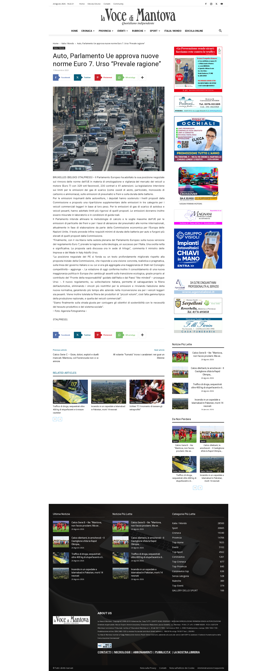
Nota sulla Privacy (148, 668)
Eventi (121, 31)
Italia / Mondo (172, 31)
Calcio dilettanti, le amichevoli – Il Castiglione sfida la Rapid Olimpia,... (207, 371)
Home (82, 4)
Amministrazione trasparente (210, 668)
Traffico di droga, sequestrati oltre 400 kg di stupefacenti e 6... (184, 478)
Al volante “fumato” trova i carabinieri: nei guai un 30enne (138, 356)
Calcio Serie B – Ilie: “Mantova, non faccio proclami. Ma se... (184, 448)
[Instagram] (211, 4)
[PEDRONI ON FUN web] (198, 111)
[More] (142, 77)
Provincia (105, 31)
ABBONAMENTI (142, 652)
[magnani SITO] (198, 223)
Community (118, 4)
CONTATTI (104, 652)
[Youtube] (221, 4)
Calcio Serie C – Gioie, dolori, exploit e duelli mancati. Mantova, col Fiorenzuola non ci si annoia (76, 358)
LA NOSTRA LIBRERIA (187, 652)
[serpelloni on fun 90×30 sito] (198, 313)
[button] (220, 31)
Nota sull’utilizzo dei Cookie (181, 668)
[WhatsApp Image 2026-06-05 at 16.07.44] (198, 204)
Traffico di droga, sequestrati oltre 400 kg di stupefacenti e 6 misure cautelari (68, 409)
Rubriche (137, 31)
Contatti (107, 4)
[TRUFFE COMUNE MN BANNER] (198, 91)
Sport (154, 31)
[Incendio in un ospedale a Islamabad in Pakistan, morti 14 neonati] (108, 392)
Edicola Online (194, 31)
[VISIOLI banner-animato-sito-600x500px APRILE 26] (198, 267)
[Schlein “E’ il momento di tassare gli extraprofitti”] (147, 392)
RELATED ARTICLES (64, 372)
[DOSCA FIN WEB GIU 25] (198, 160)
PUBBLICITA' (163, 652)
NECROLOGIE (122, 652)
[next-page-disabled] (60, 419)
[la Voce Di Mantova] (138, 17)
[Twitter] (216, 4)
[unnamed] (198, 293)
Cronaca (86, 31)
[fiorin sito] (198, 332)
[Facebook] (205, 4)
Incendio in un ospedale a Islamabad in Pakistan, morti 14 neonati (207, 402)
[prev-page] (55, 419)
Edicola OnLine (94, 4)
